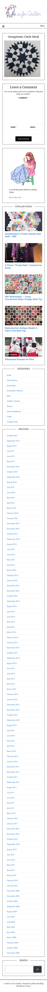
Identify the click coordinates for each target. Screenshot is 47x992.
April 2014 (11, 627)
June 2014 (11, 616)
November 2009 (13, 896)
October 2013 (12, 652)
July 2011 (10, 792)
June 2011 (11, 797)
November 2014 (13, 590)
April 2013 (11, 683)
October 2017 (12, 435)
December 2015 (13, 523)
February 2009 (12, 942)
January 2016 (12, 518)
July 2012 (10, 730)
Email (33, 127)
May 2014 (11, 621)
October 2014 (12, 596)
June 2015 (11, 554)
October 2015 (12, 533)
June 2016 (11, 492)
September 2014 (13, 601)
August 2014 (12, 606)
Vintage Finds (12, 421)
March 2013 (11, 689)
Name (14, 127)
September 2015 (13, 539)
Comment (23, 98)
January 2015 (12, 580)
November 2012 (13, 709)
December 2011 (13, 766)
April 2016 (11, 502)
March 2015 (11, 570)
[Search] (37, 969)
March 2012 (11, 751)
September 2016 (13, 477)
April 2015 (11, 565)
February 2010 (12, 880)
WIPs (9, 396)
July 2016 (10, 487)
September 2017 (13, 440)
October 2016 (12, 471)
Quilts (9, 375)
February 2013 (12, 694)
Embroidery (11, 385)
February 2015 (12, 575)
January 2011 (12, 823)
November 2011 (13, 772)
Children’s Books (13, 401)
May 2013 (11, 678)
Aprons (9, 406)
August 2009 (12, 911)
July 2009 (10, 916)
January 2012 (12, 761)
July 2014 (10, 611)
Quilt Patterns (12, 380)
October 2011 (12, 777)
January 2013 (12, 699)
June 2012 (11, 735)
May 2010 (11, 865)
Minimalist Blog (38, 983)
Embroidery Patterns (15, 390)
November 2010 (13, 834)
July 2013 (10, 668)
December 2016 (13, 466)
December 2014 (13, 585)
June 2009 (11, 922)
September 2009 (13, 906)
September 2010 (13, 844)
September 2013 (13, 658)
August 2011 (12, 787)
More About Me (15, 197)
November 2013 (13, 647)
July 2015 (10, 549)
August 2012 (12, 725)
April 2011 (11, 808)
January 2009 (12, 947)
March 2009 (11, 937)
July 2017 (10, 451)
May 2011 (11, 803)
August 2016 (12, 482)
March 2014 (11, 632)
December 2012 (13, 704)
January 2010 (12, 885)
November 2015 (13, 528)
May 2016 (11, 497)
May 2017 (11, 461)
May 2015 (11, 559)
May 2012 (11, 740)
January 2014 (12, 642)
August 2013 (12, 663)
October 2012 (12, 715)
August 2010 (12, 849)
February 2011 (12, 818)
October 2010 (12, 839)
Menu (42, 26)
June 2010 (11, 859)
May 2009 (11, 927)
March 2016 (11, 508)
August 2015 (12, 544)
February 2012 (12, 756)
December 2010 (13, 828)
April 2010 (11, 870)
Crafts (9, 416)
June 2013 (11, 673)
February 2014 (12, 637)
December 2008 (13, 953)
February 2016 (12, 513)
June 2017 (11, 456)
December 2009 (13, 890)
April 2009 (11, 932)
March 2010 (11, 875)
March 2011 (11, 813)
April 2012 (11, 746)
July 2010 (10, 854)
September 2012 (13, 720)
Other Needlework (14, 411)
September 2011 (13, 782)
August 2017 (12, 446)
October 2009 (12, 901)
